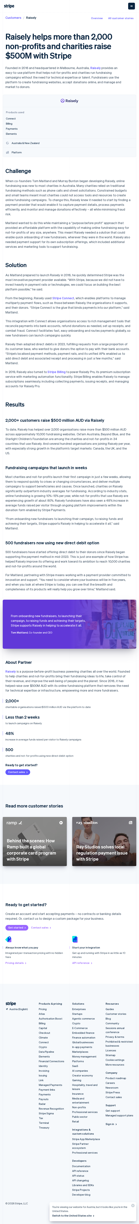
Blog (108, 1018)
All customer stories (121, 18)
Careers (110, 1083)
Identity (43, 1066)
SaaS (75, 1066)
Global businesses (83, 1042)
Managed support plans (119, 1115)
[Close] (132, 1206)
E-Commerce (80, 1028)
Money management (84, 1056)
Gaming (76, 1080)
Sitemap (110, 1055)
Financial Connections (51, 1061)
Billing (42, 1023)
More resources (115, 1064)
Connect (44, 1042)
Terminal (44, 1122)
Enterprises (79, 1009)
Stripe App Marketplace (86, 1139)
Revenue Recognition (51, 1108)
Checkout (44, 1032)
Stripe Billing (56, 372)
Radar (42, 1104)
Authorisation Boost (50, 1018)
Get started (15, 927)
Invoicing (44, 1070)
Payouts (43, 1099)
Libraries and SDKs (83, 1185)
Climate (43, 1037)
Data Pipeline (46, 1051)
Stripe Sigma (46, 1113)
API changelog (80, 1180)
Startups (77, 1013)
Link (41, 1080)
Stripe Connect (63, 298)
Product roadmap (116, 1078)
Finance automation (83, 1037)
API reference (81, 963)
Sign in (110, 1124)
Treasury (44, 1127)
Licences (111, 1050)
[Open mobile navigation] (131, 6)
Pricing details (14, 963)
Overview (97, 18)
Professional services (85, 1112)
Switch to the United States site (72, 1215)
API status (78, 1175)
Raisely (95, 68)
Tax (41, 1118)
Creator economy (82, 1075)
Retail (75, 1121)
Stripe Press (113, 1092)
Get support (113, 1110)
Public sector (80, 1116)
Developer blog (81, 1194)
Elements (44, 1056)
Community (112, 1023)
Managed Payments (50, 1085)
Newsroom (112, 1087)
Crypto (43, 1047)
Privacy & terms (115, 1037)
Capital (43, 1028)
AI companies (80, 1070)
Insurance (78, 1093)
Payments (45, 1094)
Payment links (47, 1089)
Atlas (42, 1013)
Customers (13, 17)
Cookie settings (115, 1060)
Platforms (78, 1061)
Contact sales (16, 772)
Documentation (81, 1166)
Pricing (43, 1009)
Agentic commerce (83, 1018)
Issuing (43, 1075)
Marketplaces (80, 1051)
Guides (110, 1009)
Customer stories (116, 1013)
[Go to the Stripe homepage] (9, 1004)
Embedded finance (83, 1032)
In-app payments (82, 1047)
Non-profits (79, 1107)
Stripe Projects (81, 1190)
